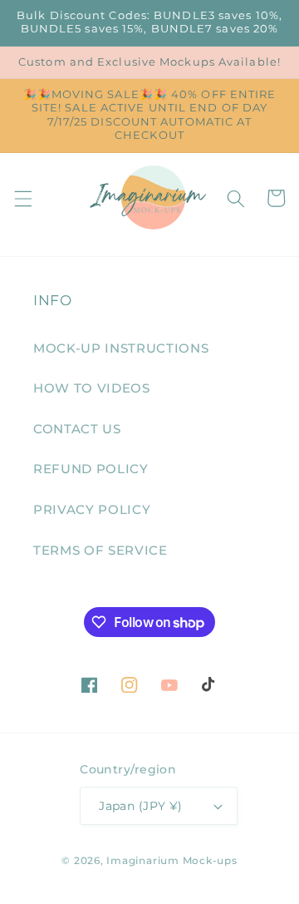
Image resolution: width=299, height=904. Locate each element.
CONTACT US (77, 429)
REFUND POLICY (91, 469)
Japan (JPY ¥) (141, 805)
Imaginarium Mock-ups (171, 860)
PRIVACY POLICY (91, 509)
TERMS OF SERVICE (100, 550)
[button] (22, 198)
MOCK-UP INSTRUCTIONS (120, 348)
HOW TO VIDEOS (91, 388)
